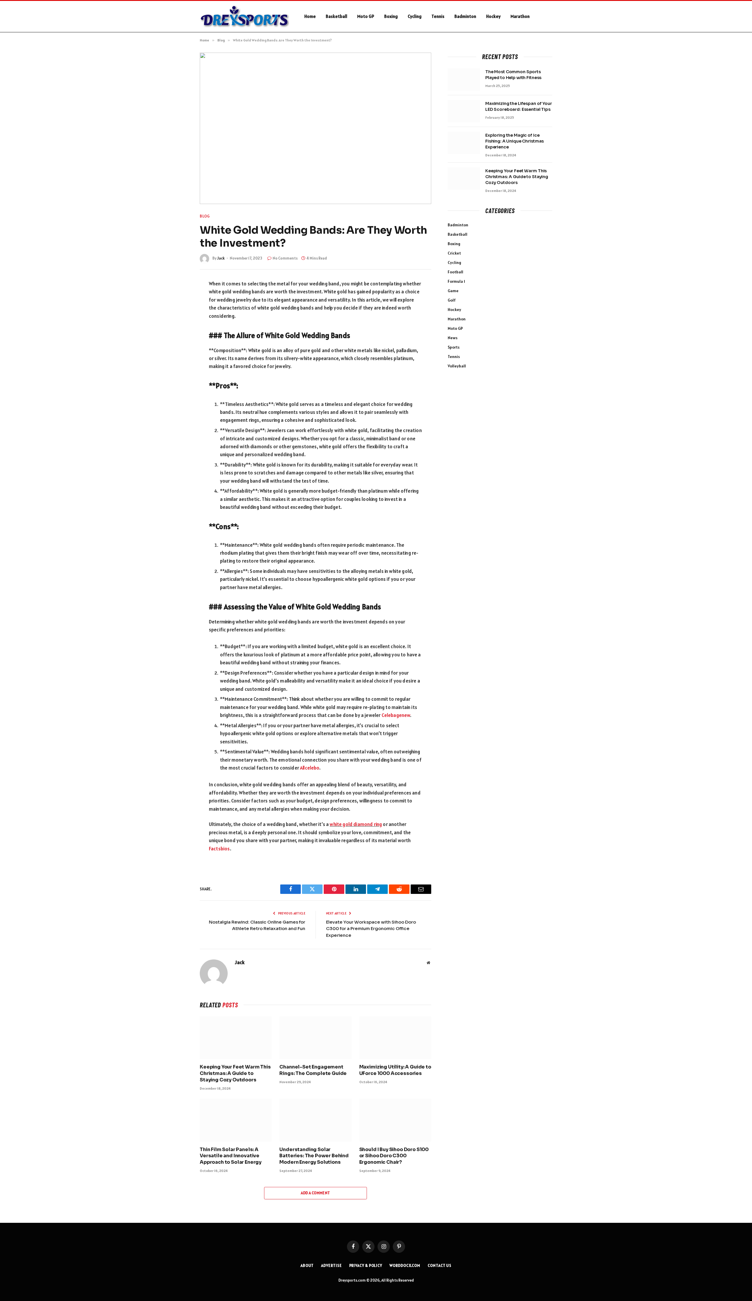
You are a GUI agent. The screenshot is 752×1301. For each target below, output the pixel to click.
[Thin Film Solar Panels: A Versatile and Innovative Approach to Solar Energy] (236, 1120)
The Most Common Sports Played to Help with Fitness (513, 74)
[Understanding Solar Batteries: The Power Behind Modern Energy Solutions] (315, 1120)
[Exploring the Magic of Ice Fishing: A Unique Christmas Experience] (464, 143)
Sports (453, 347)
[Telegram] (179, 340)
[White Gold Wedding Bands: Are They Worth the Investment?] (315, 128)
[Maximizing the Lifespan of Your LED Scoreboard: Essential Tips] (464, 111)
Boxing (391, 16)
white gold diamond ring (356, 824)
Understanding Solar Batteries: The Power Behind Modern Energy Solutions (314, 1155)
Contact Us (439, 1265)
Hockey (493, 16)
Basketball (336, 16)
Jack (221, 258)
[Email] (179, 368)
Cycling (415, 16)
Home (310, 16)
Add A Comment (315, 1192)
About (307, 1265)
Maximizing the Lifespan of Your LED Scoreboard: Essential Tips (518, 106)
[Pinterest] (179, 354)
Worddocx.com (405, 1265)
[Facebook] (179, 299)
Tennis (438, 16)
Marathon (520, 16)
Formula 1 (456, 281)
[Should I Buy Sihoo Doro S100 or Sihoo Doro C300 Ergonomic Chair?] (395, 1120)
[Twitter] (179, 313)
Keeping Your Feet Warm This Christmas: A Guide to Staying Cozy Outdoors (235, 1073)
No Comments (285, 258)
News (452, 337)
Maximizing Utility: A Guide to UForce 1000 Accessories (395, 1070)
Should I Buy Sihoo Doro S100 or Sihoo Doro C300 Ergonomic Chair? (394, 1155)
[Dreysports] (244, 16)
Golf (452, 300)
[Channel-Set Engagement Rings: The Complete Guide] (315, 1037)
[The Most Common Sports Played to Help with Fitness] (464, 79)
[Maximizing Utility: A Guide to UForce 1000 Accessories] (395, 1037)
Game (453, 290)
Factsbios (219, 848)
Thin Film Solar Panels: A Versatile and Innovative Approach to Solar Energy (230, 1155)
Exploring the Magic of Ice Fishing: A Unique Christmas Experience (514, 141)
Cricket (454, 253)
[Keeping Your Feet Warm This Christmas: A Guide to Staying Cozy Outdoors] (236, 1037)
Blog (205, 216)
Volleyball (457, 366)
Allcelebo (309, 768)
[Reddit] (179, 326)
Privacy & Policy (365, 1265)
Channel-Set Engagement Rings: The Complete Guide (313, 1070)
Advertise (331, 1265)
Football (455, 272)
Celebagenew (396, 715)
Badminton (465, 16)
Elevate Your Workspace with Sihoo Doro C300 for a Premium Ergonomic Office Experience (371, 928)
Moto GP (365, 16)
